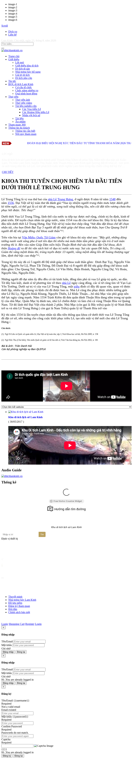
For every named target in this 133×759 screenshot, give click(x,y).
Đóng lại (21, 652)
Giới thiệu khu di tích (26, 65)
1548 (112, 199)
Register (29, 624)
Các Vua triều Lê (31, 109)
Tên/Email (7, 641)
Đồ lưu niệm (15, 602)
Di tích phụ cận (23, 78)
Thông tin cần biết (25, 130)
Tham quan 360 (17, 124)
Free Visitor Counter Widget (68, 501)
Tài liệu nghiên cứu (26, 106)
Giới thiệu (13, 59)
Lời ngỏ (19, 62)
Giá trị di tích (22, 74)
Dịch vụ (12, 31)
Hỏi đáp (12, 609)
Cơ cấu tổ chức (23, 87)
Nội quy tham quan (25, 134)
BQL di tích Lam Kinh (20, 84)
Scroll (4, 25)
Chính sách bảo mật (19, 612)
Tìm (42, 534)
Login (4, 624)
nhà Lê (66, 283)
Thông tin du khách (19, 127)
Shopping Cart (17, 624)
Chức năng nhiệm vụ (26, 90)
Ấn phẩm (20, 121)
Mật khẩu (6, 645)
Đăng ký (7, 756)
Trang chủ (13, 56)
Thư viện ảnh (22, 99)
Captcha (5, 739)
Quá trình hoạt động (26, 93)
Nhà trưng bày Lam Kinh (22, 599)
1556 (11, 203)
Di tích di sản (22, 68)
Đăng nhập (8, 652)
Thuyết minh (15, 596)
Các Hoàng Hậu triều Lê (35, 112)
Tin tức (12, 81)
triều (76, 286)
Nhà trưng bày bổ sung (28, 71)
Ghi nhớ (5, 648)
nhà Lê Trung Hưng (60, 199)
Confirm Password (11, 726)
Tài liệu (19, 118)
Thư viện (13, 96)
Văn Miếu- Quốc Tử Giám (39, 237)
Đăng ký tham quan (19, 606)
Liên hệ (12, 34)
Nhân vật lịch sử (31, 115)
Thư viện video (23, 102)
